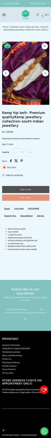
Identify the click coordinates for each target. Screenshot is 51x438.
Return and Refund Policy (12, 355)
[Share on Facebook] (11, 161)
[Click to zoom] (45, 46)
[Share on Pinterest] (22, 161)
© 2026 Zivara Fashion (11, 435)
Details (7, 209)
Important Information (11, 345)
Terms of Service (9, 369)
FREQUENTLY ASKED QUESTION (16, 348)
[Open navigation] (10, 14)
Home (5, 27)
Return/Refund (26, 216)
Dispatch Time (10, 216)
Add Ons (40, 216)
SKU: (4, 144)
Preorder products (9, 366)
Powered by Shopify (29, 435)
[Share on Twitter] (16, 161)
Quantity (5, 152)
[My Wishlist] (43, 15)
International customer (11, 352)
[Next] (48, 3)
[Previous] (3, 3)
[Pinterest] (25, 319)
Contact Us (6, 359)
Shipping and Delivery (11, 362)
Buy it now (26, 198)
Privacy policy (7, 373)
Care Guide (19, 208)
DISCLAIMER (33, 208)
